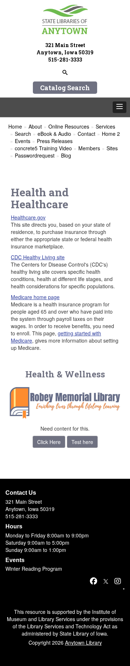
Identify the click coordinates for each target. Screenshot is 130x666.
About (35, 126)
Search (23, 133)
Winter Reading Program (33, 568)
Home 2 (111, 133)
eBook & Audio (54, 133)
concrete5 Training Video (43, 148)
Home (15, 126)
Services (105, 126)
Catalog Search (65, 87)
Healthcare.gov (28, 217)
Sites (112, 148)
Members (89, 148)
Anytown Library (83, 642)
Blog (66, 155)
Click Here (49, 441)
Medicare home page (35, 297)
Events (22, 140)
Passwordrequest (35, 155)
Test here (82, 441)
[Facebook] (93, 580)
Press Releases (55, 140)
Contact (86, 133)
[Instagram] (117, 580)
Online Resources (68, 126)
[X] (106, 580)
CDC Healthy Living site (38, 257)
